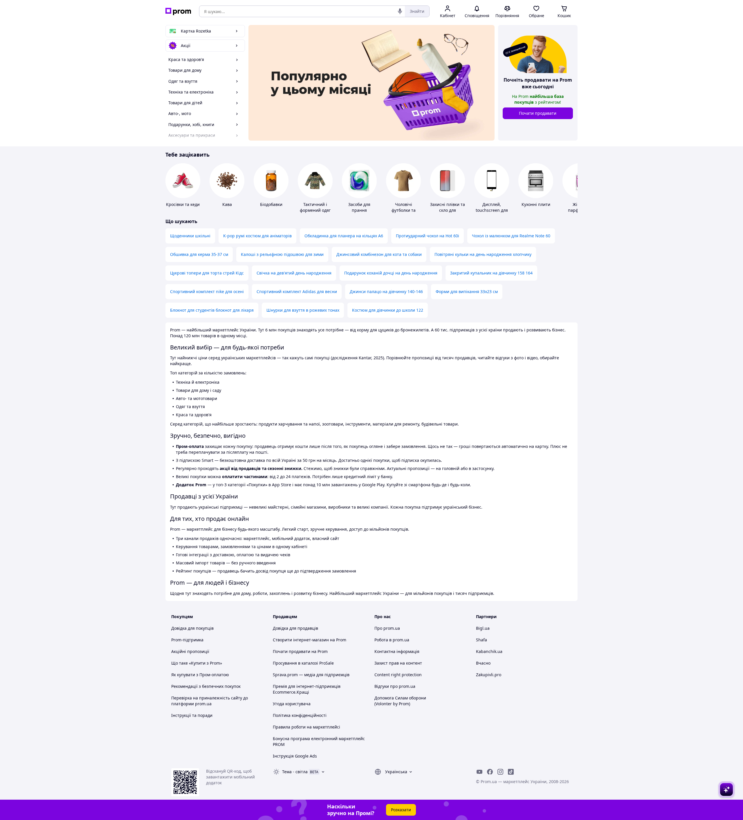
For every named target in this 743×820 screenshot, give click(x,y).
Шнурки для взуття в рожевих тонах (302, 310)
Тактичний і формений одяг (315, 207)
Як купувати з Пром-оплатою (200, 674)
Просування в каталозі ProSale (303, 663)
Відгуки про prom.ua (394, 686)
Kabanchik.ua (489, 651)
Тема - (295, 771)
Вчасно (483, 663)
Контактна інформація (396, 651)
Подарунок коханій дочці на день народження (390, 273)
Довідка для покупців (192, 628)
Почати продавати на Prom (300, 651)
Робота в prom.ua (391, 640)
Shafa (481, 640)
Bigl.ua (483, 628)
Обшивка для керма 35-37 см (199, 254)
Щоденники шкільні (190, 235)
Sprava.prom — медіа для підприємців (311, 674)
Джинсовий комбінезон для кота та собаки (379, 254)
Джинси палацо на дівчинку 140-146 (386, 291)
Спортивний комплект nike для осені (207, 291)
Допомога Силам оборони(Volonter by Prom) (400, 700)
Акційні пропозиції (190, 651)
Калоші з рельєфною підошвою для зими (282, 254)
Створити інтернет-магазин (301, 640)
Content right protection (398, 674)
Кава (227, 204)
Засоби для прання (359, 207)
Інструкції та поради (191, 715)
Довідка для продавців (295, 628)
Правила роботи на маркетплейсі (306, 727)
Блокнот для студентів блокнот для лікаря (212, 310)
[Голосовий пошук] (400, 11)
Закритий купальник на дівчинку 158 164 (491, 273)
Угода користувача (292, 703)
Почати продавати (537, 113)
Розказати (401, 809)
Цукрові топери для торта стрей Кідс (207, 273)
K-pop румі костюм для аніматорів (257, 235)
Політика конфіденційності (300, 715)
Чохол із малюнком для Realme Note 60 (511, 235)
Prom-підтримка (187, 640)
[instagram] (500, 771)
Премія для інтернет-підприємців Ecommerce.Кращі (306, 689)
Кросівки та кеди (183, 204)
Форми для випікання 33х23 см (467, 291)
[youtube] (479, 771)
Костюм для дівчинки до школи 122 (387, 310)
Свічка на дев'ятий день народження (294, 273)
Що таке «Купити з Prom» (196, 663)
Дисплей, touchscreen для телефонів (492, 210)
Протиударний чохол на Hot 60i (427, 235)
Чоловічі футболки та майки (404, 210)
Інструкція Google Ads (295, 756)
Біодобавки (271, 204)
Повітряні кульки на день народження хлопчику (482, 254)
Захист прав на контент (398, 663)
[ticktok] (510, 771)
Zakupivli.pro (488, 674)
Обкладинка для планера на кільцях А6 (343, 235)
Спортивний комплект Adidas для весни (297, 291)
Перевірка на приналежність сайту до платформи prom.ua (209, 700)
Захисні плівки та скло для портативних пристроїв (447, 213)
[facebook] (489, 771)
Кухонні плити (536, 204)
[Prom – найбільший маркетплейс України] (178, 11)
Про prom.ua (387, 628)
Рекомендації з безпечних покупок (206, 686)
